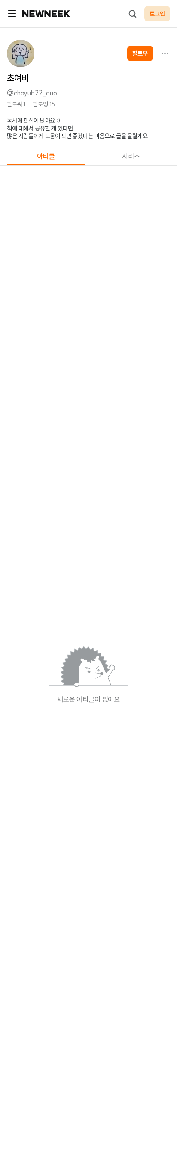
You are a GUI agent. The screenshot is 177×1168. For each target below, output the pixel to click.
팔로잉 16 (44, 104)
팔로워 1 (16, 104)
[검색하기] (132, 14)
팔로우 (140, 53)
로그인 (157, 14)
